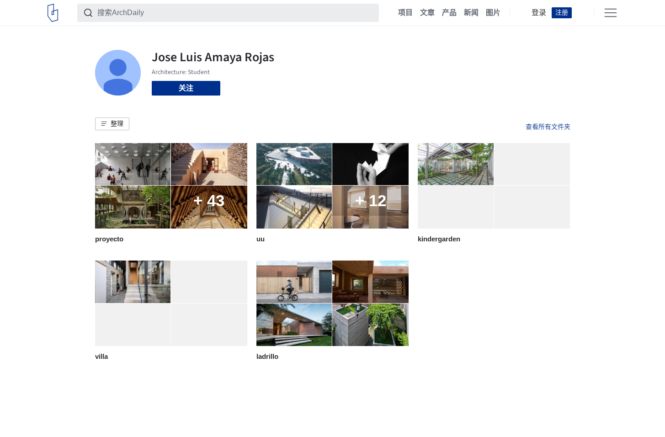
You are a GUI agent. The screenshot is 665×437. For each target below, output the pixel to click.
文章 (427, 13)
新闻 (471, 13)
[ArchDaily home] (53, 13)
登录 (539, 13)
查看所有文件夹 (548, 126)
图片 (493, 13)
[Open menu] (610, 12)
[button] (112, 123)
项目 (405, 13)
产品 (449, 13)
